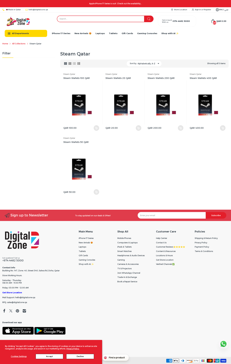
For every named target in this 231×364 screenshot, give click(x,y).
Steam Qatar (69, 74)
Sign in (198, 9)
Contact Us (161, 242)
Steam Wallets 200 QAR (161, 78)
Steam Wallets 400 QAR (203, 78)
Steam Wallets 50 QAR (76, 142)
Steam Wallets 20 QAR (118, 78)
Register (207, 9)
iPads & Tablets (124, 247)
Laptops (82, 247)
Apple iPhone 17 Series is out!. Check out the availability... (115, 3)
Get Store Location (12, 292)
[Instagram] (24, 311)
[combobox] (105, 19)
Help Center (161, 238)
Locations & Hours (164, 255)
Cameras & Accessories (128, 264)
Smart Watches (124, 251)
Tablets (82, 251)
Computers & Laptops (127, 242)
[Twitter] (10, 311)
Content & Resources (166, 251)
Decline (80, 356)
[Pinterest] (17, 311)
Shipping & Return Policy (206, 238)
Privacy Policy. (72, 348)
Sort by (133, 63)
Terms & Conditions (204, 251)
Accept (49, 356)
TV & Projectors (124, 268)
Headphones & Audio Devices (131, 255)
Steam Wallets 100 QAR (76, 78)
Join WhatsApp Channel (128, 273)
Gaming (121, 260)
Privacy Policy (201, 242)
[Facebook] (4, 311)
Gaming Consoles (87, 260)
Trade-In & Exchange (127, 277)
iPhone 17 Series (86, 238)
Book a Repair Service (127, 281)
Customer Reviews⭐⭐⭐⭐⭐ (170, 247)
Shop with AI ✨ (86, 264)
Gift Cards (83, 255)
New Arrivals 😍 (86, 242)
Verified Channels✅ (165, 264)
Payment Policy (202, 247)
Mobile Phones (124, 238)
